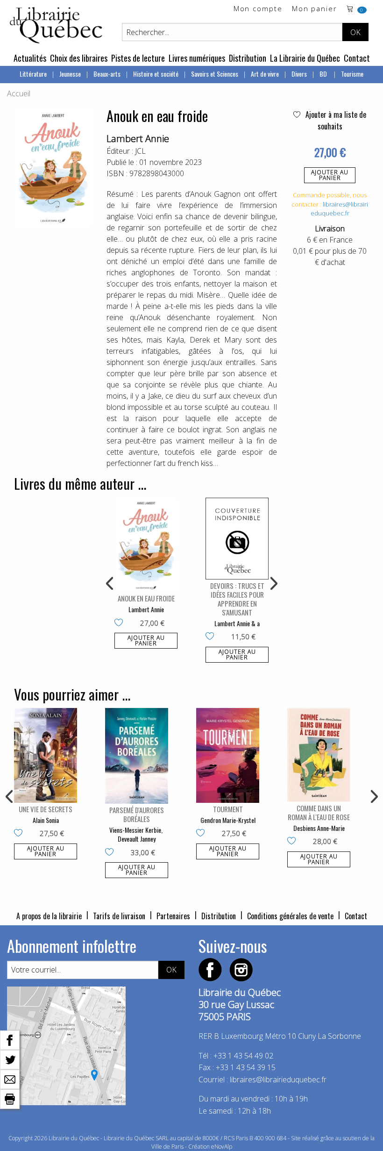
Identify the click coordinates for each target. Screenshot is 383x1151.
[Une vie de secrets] (45, 755)
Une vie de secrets (45, 809)
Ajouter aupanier (329, 175)
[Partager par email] (10, 1078)
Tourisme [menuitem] (352, 74)
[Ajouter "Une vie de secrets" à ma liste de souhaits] (20, 834)
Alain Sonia (46, 820)
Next (272, 583)
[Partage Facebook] (10, 1039)
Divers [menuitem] (299, 74)
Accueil (18, 93)
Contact (357, 58)
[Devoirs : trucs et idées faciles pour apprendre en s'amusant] (237, 538)
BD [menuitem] (323, 74)
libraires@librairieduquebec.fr (340, 209)
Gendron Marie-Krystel (227, 820)
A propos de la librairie (49, 916)
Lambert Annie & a (237, 623)
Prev (110, 583)
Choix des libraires (78, 58)
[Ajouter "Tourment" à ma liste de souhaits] (202, 834)
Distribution (247, 58)
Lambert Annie (137, 138)
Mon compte (258, 9)
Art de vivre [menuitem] (265, 74)
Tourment (228, 809)
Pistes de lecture (138, 58)
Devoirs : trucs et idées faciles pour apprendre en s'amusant (237, 598)
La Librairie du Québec (305, 58)
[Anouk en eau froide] (145, 545)
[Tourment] (227, 755)
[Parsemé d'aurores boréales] (136, 755)
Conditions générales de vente (290, 916)
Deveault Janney (137, 839)
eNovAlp (221, 1147)
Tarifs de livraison (119, 916)
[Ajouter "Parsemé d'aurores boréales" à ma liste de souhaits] (111, 853)
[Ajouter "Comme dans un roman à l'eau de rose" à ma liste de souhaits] (293, 841)
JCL (140, 151)
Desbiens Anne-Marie (319, 828)
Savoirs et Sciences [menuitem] (214, 74)
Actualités (30, 58)
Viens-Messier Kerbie (135, 830)
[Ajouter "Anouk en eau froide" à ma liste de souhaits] (120, 623)
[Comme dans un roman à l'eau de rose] (318, 755)
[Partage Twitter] (10, 1059)
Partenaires (173, 916)
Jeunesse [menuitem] (70, 74)
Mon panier (314, 9)
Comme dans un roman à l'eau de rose (319, 812)
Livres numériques (197, 58)
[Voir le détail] (145, 545)
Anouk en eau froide (146, 598)
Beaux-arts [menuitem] (107, 74)
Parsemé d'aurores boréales (136, 814)
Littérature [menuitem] (33, 74)
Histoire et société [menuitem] (155, 74)
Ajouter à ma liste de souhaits (335, 120)
